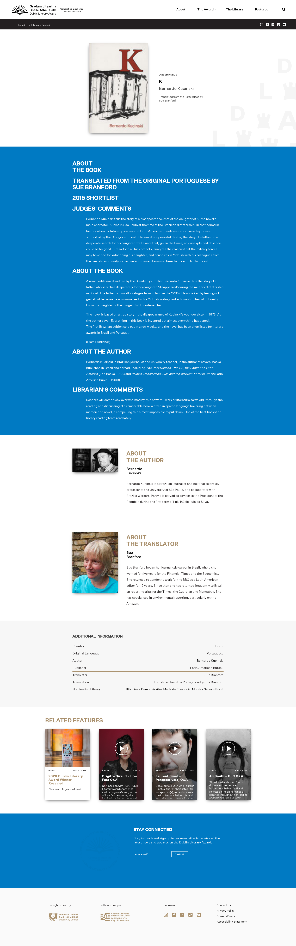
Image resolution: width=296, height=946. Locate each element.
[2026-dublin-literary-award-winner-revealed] (67, 764)
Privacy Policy (226, 910)
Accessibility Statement (232, 921)
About (180, 9)
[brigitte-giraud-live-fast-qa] (121, 764)
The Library (234, 9)
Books (45, 25)
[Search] (284, 10)
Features (261, 9)
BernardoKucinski (134, 471)
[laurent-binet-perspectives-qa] (174, 764)
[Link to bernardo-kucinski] (95, 460)
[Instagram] (261, 24)
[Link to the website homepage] (47, 10)
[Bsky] (284, 24)
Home (20, 25)
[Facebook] (267, 24)
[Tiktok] (278, 24)
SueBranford (133, 554)
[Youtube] (273, 24)
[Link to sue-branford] (95, 562)
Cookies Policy (226, 916)
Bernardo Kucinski (176, 88)
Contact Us (224, 905)
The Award (205, 9)
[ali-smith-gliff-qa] (228, 764)
